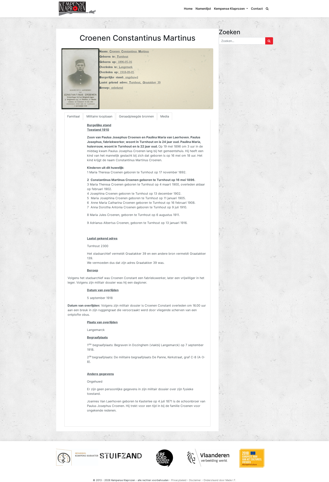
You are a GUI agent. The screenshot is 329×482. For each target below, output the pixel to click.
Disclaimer (195, 480)
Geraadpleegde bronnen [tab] (136, 116)
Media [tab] (164, 116)
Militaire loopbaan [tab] (99, 116)
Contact (257, 8)
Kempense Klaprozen (230, 8)
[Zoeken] (267, 8)
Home (188, 8)
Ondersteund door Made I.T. (220, 480)
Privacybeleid (178, 480)
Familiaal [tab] (73, 116)
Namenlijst (203, 8)
